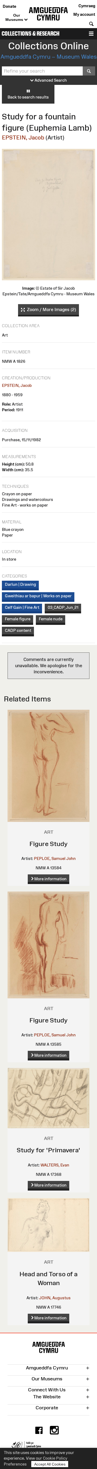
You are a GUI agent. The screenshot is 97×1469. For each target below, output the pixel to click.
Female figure (17, 619)
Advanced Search (50, 80)
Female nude (51, 619)
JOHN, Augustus (55, 1298)
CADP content (18, 630)
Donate (9, 6)
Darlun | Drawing (20, 584)
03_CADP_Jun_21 (63, 607)
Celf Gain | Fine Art (22, 607)
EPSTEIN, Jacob (23, 137)
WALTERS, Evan (54, 1165)
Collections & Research (31, 33)
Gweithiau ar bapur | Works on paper (38, 596)
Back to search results (28, 97)
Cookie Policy (55, 1458)
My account (84, 14)
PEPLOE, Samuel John (55, 858)
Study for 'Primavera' (48, 1150)
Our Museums (14, 17)
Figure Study (48, 843)
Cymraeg (86, 5)
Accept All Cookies (49, 1464)
